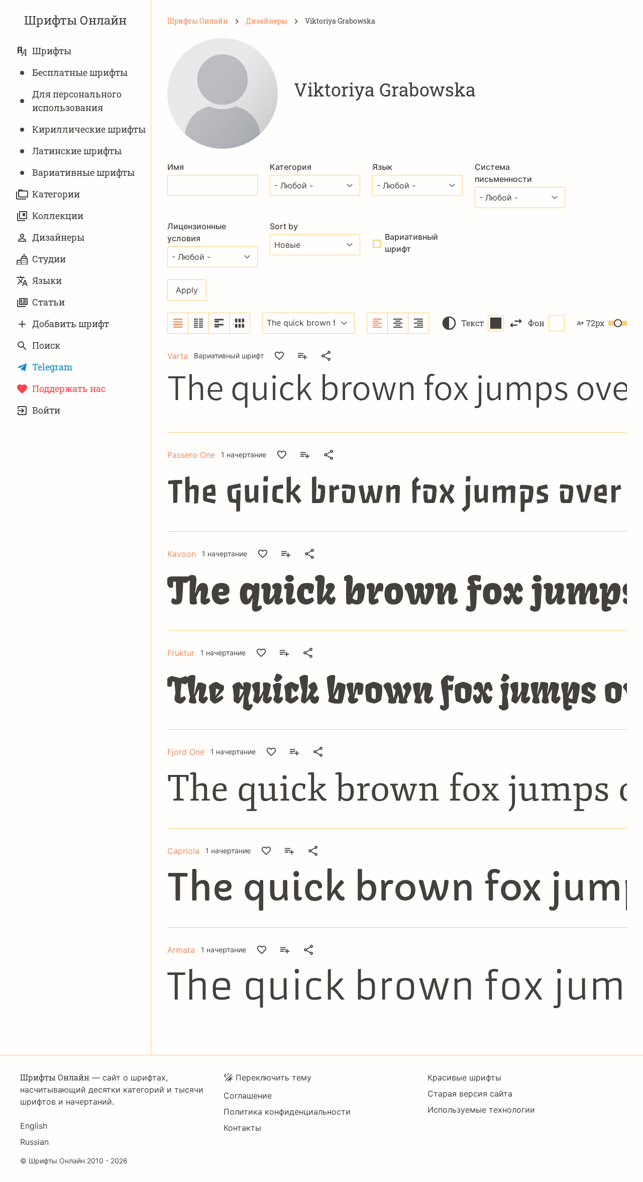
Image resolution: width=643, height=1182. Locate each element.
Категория (290, 167)
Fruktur (180, 653)
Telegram (52, 367)
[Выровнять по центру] (398, 323)
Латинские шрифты (77, 151)
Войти (46, 410)
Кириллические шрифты (89, 129)
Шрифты (51, 51)
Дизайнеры (58, 237)
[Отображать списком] (178, 323)
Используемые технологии (481, 1110)
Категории (56, 194)
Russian (34, 1142)
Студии (49, 259)
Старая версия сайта (469, 1094)
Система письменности (503, 173)
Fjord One (185, 752)
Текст (472, 323)
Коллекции (57, 216)
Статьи (48, 302)
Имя (175, 167)
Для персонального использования (77, 101)
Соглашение (248, 1096)
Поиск (46, 345)
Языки (47, 280)
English (33, 1126)
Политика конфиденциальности (287, 1112)
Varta (177, 356)
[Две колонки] (198, 323)
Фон (536, 323)
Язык (382, 167)
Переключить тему (273, 1077)
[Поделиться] (326, 356)
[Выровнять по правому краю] (418, 323)
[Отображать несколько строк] (219, 323)
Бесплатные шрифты (80, 72)
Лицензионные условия (196, 232)
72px (595, 323)
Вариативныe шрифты (83, 172)
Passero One (191, 455)
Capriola (183, 851)
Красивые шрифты (464, 1077)
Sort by (284, 226)
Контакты (242, 1128)
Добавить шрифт (70, 324)
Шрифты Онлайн (75, 20)
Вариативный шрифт (411, 243)
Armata (181, 950)
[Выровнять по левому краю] (377, 323)
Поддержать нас (68, 388)
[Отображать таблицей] (240, 323)
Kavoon (181, 554)
